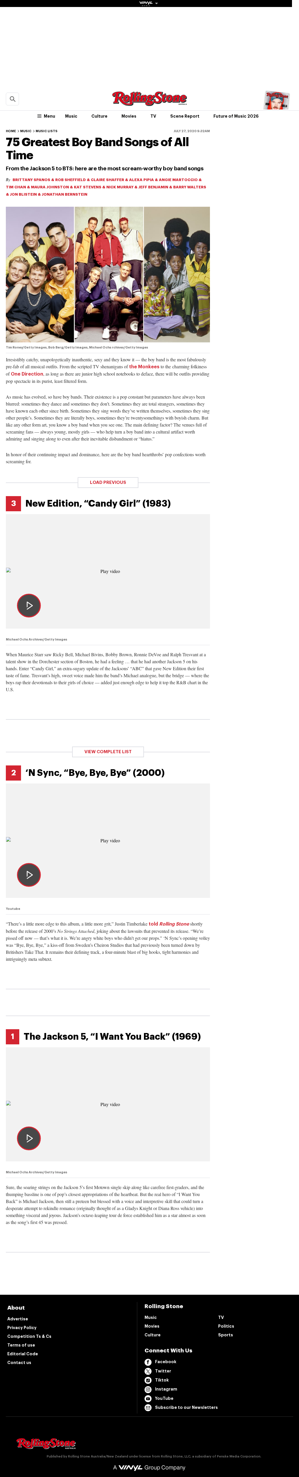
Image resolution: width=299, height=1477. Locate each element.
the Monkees (144, 367)
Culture (99, 116)
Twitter (163, 1371)
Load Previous (108, 482)
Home (11, 131)
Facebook (165, 1362)
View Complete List (108, 752)
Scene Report (184, 116)
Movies (128, 116)
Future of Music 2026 (236, 116)
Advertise (17, 1319)
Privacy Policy (21, 1328)
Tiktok (162, 1380)
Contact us (19, 1363)
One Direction (27, 374)
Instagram (166, 1389)
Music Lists (47, 131)
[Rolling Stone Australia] (149, 103)
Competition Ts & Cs (29, 1336)
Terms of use (21, 1345)
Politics (226, 1326)
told (169, 924)
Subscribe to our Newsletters (186, 1407)
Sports (225, 1335)
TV (153, 116)
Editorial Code (22, 1354)
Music (71, 116)
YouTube (164, 1398)
